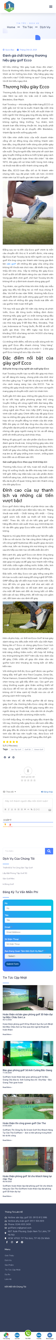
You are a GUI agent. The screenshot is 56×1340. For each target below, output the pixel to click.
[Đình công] (15, 809)
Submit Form (13, 964)
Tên (6, 915)
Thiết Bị (38, 1338)
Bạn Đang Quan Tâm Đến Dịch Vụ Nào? (24, 951)
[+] (37, 809)
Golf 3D (17, 1338)
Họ (6, 903)
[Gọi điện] (28, 1334)
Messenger (50, 1338)
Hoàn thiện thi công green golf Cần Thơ (24, 1123)
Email (7, 927)
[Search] (49, 851)
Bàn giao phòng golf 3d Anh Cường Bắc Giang (27, 1070)
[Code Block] (28, 809)
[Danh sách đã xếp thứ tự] (18, 809)
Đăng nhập (48, 792)
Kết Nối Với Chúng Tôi (15, 1286)
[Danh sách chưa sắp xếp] (21, 809)
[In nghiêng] (8, 809)
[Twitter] (17, 1242)
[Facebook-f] (7, 1242)
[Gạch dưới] (11, 809)
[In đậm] (5, 809)
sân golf (11, 263)
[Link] (31, 809)
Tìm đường (6, 1338)
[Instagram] (12, 1242)
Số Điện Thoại (12, 939)
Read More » (7, 1034)
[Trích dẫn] (25, 809)
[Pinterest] (22, 1242)
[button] (50, 6)
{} (35, 809)
